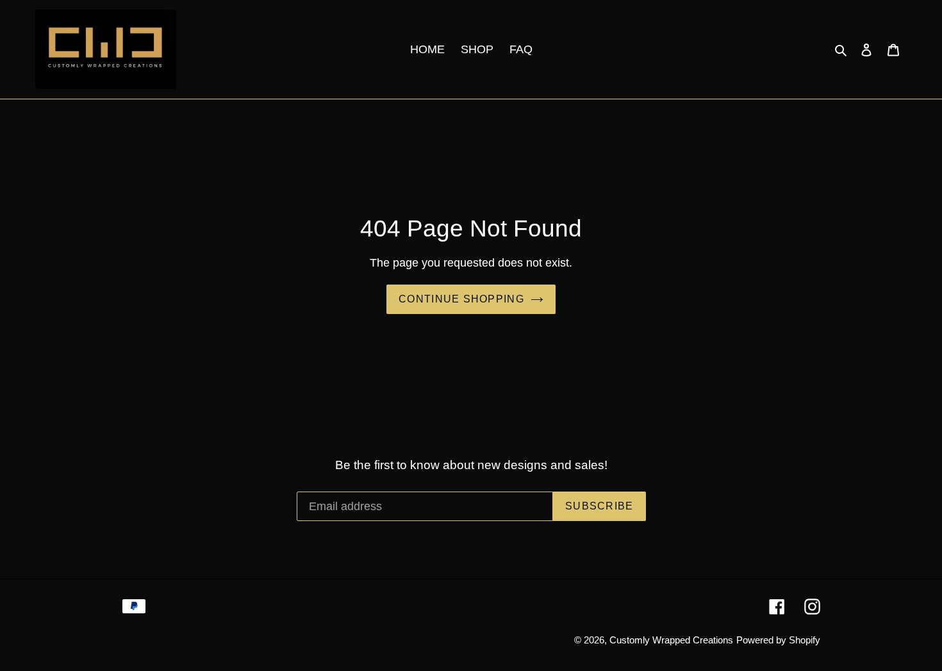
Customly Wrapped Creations (671, 639)
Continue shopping (461, 299)
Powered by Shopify (778, 639)
